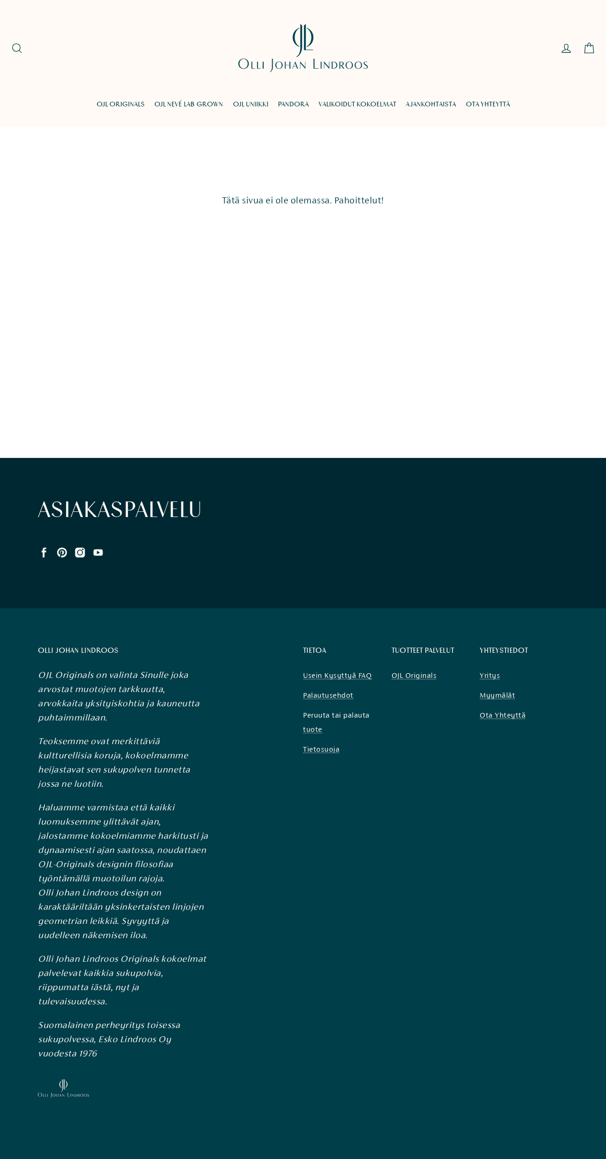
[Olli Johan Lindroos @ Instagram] (80, 551)
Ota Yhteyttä (503, 715)
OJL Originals (414, 675)
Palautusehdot (328, 695)
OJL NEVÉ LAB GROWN (188, 104)
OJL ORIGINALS (121, 104)
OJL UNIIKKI (250, 104)
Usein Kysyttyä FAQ (337, 675)
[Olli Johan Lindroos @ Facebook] (44, 551)
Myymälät (497, 695)
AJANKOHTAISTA (431, 104)
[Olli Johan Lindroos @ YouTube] (98, 551)
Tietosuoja (321, 749)
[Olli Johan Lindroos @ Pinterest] (62, 551)
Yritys (490, 675)
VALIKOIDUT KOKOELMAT (357, 104)
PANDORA (293, 104)
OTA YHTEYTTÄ (488, 104)
